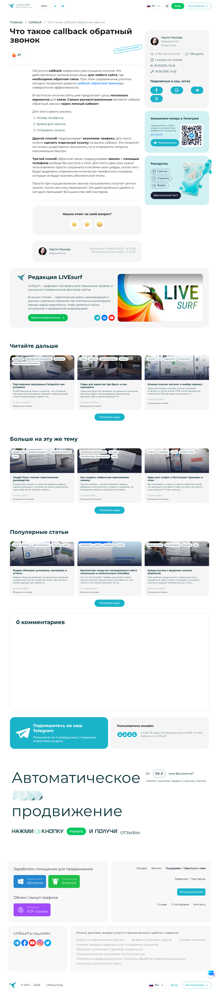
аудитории (86, 545)
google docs (19, 452)
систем (120, 545)
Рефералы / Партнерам (190, 879)
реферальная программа (26, 363)
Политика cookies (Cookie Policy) (99, 963)
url (159, 359)
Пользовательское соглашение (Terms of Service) (110, 954)
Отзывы (162, 904)
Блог (44, 6)
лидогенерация (108, 359)
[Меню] (167, 6)
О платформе (180, 904)
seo (196, 545)
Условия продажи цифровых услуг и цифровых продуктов (117, 944)
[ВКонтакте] (55, 6)
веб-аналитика (41, 545)
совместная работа (60, 452)
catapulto (18, 359)
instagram (163, 452)
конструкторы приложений (95, 456)
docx (15, 456)
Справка (141, 868)
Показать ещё (109, 417)
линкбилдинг (172, 545)
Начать (76, 831)
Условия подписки (192, 940)
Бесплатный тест (166, 195)
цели (65, 545)
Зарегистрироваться (45, 317)
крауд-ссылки (155, 545)
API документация (191, 891)
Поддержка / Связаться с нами (185, 868)
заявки (123, 359)
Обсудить (196, 54)
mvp (114, 456)
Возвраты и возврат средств (152, 940)
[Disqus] (109, 666)
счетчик (56, 545)
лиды (83, 359)
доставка (59, 359)
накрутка (108, 545)
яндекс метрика (21, 545)
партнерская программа (38, 359)
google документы (38, 452)
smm (174, 452)
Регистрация (196, 6)
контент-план (187, 452)
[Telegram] (62, 6)
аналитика (184, 359)
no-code (113, 452)
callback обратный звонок (98, 83)
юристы (93, 359)
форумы (187, 545)
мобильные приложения (93, 452)
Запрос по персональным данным (100, 940)
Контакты (199, 904)
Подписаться (167, 142)
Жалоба (156, 868)
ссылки (151, 359)
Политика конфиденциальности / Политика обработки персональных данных (131, 958)
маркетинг (170, 359)
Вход (178, 6)
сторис (151, 452)
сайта (98, 545)
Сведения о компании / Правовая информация (109, 949)
